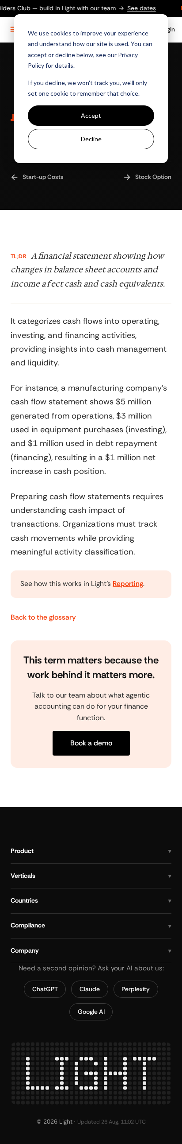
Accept (91, 115)
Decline (91, 139)
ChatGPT (45, 989)
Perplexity (135, 989)
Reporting (128, 584)
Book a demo (91, 743)
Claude (90, 989)
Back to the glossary (43, 617)
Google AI (91, 1012)
